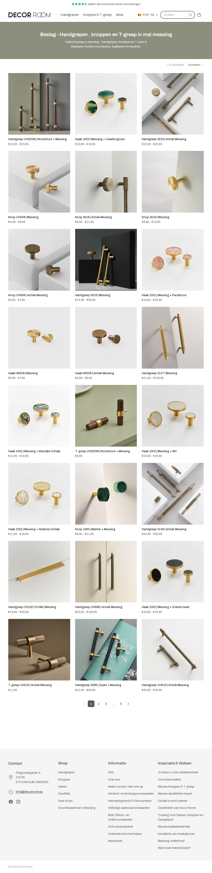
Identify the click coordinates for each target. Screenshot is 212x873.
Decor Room (25, 866)
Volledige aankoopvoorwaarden (129, 808)
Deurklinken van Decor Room (177, 808)
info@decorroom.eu (29, 791)
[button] (196, 65)
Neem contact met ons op (125, 786)
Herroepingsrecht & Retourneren (130, 800)
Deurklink (64, 793)
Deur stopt (65, 800)
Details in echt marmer (172, 800)
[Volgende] (128, 703)
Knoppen (64, 779)
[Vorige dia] (14, 103)
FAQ (111, 772)
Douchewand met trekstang (76, 808)
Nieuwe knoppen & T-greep (176, 786)
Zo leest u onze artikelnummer (178, 772)
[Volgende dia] (64, 103)
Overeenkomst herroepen (125, 833)
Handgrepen (66, 772)
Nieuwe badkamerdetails (174, 826)
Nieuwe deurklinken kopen (175, 793)
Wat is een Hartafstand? (174, 848)
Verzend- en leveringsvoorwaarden (131, 793)
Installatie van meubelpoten (176, 833)
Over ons (114, 779)
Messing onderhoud (171, 841)
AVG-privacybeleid (120, 826)
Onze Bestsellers (169, 779)
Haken (62, 786)
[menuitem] (120, 14)
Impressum (115, 841)
